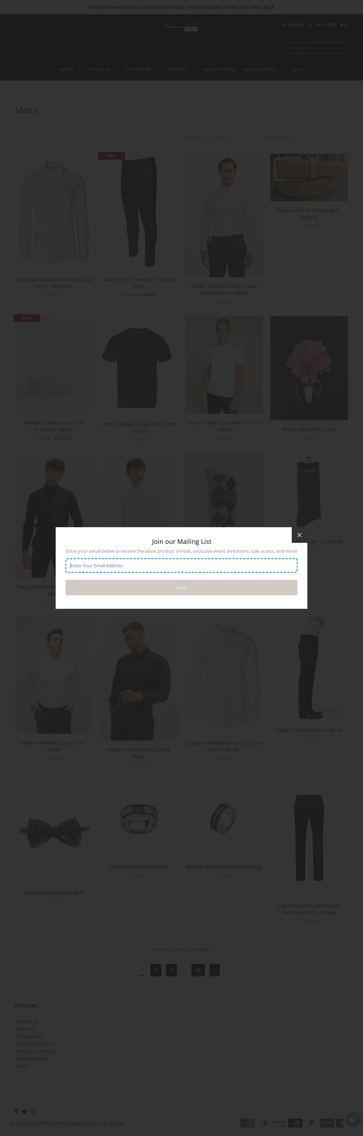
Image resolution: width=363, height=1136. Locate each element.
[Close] (299, 535)
